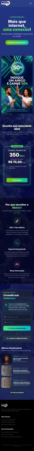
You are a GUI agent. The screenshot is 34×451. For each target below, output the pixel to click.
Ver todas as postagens (17, 392)
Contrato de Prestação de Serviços (12, 436)
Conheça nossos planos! (17, 42)
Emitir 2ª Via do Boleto (7, 434)
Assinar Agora (17, 180)
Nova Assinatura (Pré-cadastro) (9, 432)
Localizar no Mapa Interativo (18, 338)
